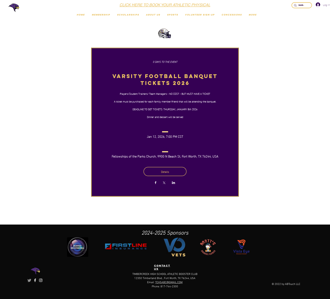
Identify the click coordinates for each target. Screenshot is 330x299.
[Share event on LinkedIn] (173, 183)
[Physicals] (167, 5)
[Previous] (85, 5)
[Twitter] (29, 280)
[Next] (244, 5)
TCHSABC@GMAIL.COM (169, 282)
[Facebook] (35, 280)
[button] (173, 14)
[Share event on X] (164, 183)
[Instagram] (40, 280)
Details (165, 171)
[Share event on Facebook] (155, 183)
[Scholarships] (162, 4)
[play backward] (71, 247)
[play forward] (263, 247)
